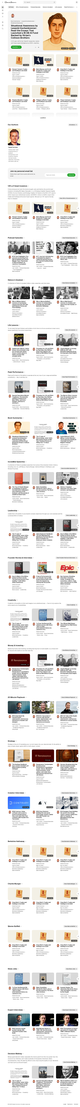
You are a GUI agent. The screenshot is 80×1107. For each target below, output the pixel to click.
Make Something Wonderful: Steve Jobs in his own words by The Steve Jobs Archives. (44, 489)
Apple (44, 268)
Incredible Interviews (66, 358)
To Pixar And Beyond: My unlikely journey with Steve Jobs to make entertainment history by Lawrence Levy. (44, 626)
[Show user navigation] (76, 2)
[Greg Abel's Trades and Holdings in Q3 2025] (67, 851)
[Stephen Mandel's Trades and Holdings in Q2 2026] (19, 91)
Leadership (16, 408)
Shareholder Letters (65, 1092)
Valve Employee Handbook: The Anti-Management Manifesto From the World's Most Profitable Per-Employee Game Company (44, 537)
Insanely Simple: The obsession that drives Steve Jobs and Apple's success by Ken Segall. (69, 990)
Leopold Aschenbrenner (27, 21)
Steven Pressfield (66, 407)
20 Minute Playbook (16, 697)
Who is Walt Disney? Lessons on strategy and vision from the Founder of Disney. (68, 304)
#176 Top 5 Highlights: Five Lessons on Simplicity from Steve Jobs (68, 258)
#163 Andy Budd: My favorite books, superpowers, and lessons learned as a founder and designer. (20, 719)
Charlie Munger (64, 362)
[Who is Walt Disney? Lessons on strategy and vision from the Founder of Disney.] (67, 293)
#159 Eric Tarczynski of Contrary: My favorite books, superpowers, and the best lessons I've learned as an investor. (44, 719)
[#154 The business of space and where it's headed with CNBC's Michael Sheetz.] (67, 1020)
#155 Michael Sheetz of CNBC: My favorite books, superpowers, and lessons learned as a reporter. (44, 1031)
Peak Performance (69, 7)
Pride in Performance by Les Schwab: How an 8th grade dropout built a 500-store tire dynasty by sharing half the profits (44, 579)
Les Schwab (39, 591)
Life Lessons (58, 7)
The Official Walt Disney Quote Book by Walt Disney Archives (68, 625)
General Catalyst (16, 78)
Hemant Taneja (16, 79)
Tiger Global (63, 108)
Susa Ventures (40, 824)
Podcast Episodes (35, 7)
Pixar (46, 635)
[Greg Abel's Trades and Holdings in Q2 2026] (67, 60)
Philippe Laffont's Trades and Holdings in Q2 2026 (44, 100)
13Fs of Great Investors (22, 7)
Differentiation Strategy (18, 776)
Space (49, 1038)
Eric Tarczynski (40, 729)
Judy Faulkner (73, 591)
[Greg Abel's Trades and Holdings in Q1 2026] (43, 851)
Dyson (23, 361)
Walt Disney (74, 313)
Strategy (11, 741)
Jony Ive (39, 268)
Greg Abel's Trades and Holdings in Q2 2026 (67, 69)
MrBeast (73, 448)
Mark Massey (39, 81)
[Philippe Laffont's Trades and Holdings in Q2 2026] (43, 91)
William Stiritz (16, 316)
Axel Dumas (69, 777)
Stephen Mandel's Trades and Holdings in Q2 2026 (20, 100)
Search (28, 2)
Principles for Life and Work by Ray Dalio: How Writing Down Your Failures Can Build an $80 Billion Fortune (44, 351)
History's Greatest (48, 7)
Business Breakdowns (66, 589)
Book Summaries (15, 21)
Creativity (49, 448)
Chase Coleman (72, 108)
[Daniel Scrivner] (10, 2)
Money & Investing (15, 645)
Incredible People (17, 314)
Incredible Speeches (16, 462)
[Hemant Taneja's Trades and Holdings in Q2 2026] (19, 60)
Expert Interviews (15, 1010)
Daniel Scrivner (16, 72)
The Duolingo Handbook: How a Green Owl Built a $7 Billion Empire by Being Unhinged (20, 767)
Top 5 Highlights (17, 269)
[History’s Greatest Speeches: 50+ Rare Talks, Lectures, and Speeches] (67, 478)
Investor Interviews (16, 793)
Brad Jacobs (63, 547)
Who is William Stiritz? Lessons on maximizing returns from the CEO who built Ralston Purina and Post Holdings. (20, 304)
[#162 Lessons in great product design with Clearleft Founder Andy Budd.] (19, 1020)
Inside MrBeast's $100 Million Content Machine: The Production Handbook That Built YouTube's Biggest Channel (68, 439)
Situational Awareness (17, 23)
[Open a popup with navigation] (2, 2)
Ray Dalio (38, 360)
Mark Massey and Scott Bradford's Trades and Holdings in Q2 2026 (43, 70)
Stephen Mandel (23, 108)
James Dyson (16, 361)
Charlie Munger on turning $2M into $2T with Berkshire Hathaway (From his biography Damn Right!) (68, 351)
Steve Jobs (74, 265)
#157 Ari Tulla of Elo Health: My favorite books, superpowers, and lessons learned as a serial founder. (68, 718)
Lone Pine (14, 108)
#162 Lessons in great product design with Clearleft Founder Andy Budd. (19, 1031)
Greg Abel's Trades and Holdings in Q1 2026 (43, 860)
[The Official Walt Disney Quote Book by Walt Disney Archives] (67, 615)
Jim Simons (15, 688)
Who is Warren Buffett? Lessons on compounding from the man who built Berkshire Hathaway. (44, 304)
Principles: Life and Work (43, 358)
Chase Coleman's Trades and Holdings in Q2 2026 (68, 100)
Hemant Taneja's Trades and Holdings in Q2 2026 (19, 69)
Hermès (62, 777)
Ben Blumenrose (64, 826)
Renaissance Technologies (19, 686)
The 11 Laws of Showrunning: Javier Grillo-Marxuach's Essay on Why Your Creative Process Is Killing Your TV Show (44, 439)
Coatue (38, 108)
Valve (48, 545)
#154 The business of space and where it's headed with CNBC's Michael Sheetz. (68, 1030)
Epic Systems (64, 591)
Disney (70, 632)
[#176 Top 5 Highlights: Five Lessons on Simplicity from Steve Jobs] (67, 248)
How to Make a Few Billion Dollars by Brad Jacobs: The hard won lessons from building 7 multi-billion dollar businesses (68, 537)
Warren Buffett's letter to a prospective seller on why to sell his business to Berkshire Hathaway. (68, 1083)
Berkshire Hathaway (65, 78)
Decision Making (24, 408)
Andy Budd (15, 729)
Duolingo (25, 774)
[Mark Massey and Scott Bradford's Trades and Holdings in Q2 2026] (43, 60)
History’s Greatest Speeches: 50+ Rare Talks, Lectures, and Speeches (68, 488)
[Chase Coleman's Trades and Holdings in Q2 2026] (67, 91)
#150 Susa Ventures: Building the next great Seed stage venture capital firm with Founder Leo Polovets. (44, 814)
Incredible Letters (65, 1091)
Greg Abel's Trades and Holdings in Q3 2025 (67, 860)
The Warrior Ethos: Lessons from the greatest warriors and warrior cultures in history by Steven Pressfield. (68, 398)
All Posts (11, 7)
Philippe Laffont (45, 108)
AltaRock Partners (41, 79)
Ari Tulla (62, 727)
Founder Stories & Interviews (20, 558)
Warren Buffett (64, 79)
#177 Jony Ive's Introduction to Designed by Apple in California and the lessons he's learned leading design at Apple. (44, 259)
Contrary (14, 826)
